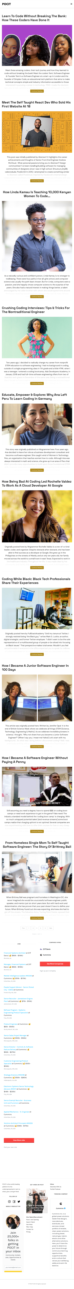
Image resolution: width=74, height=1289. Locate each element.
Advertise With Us (55, 1187)
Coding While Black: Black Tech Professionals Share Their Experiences (36, 581)
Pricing (28, 1232)
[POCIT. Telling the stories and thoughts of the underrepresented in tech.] (6, 4)
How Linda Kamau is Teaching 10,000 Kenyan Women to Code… (37, 194)
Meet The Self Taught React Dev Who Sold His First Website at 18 (36, 104)
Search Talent (30, 1222)
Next (50, 928)
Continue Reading (37, 91)
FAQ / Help (29, 1227)
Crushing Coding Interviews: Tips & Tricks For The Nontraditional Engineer (36, 310)
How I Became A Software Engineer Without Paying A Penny (35, 760)
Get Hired (29, 1224)
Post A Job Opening (32, 1219)
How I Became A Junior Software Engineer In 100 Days (35, 668)
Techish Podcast (55, 1189)
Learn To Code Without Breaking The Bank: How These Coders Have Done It (34, 18)
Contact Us (29, 1229)
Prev (23, 928)
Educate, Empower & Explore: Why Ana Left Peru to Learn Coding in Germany (34, 397)
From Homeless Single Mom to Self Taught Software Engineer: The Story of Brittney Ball (37, 845)
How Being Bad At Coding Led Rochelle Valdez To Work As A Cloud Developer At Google (36, 483)
